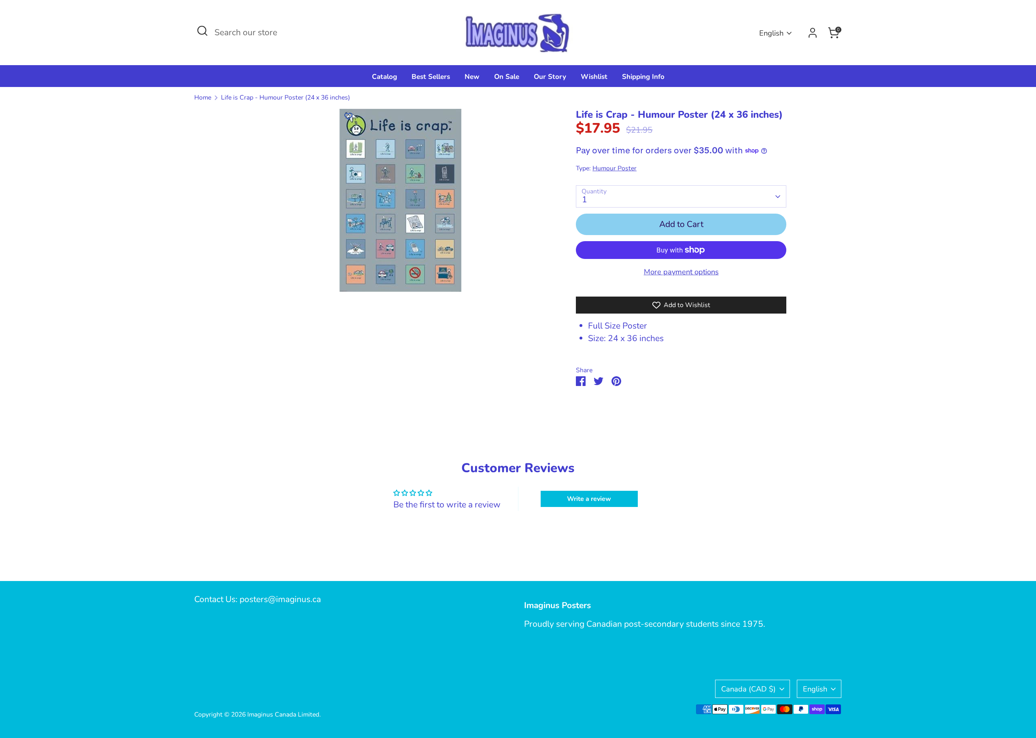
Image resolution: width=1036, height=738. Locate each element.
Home (202, 97)
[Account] (813, 33)
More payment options (681, 272)
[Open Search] (202, 31)
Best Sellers (431, 76)
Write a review (589, 498)
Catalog (384, 76)
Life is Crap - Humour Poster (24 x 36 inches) (285, 97)
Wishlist (594, 76)
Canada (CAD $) (748, 689)
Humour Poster (614, 168)
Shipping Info (643, 76)
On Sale (506, 76)
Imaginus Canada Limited (283, 714)
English (771, 33)
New (472, 76)
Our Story (550, 76)
